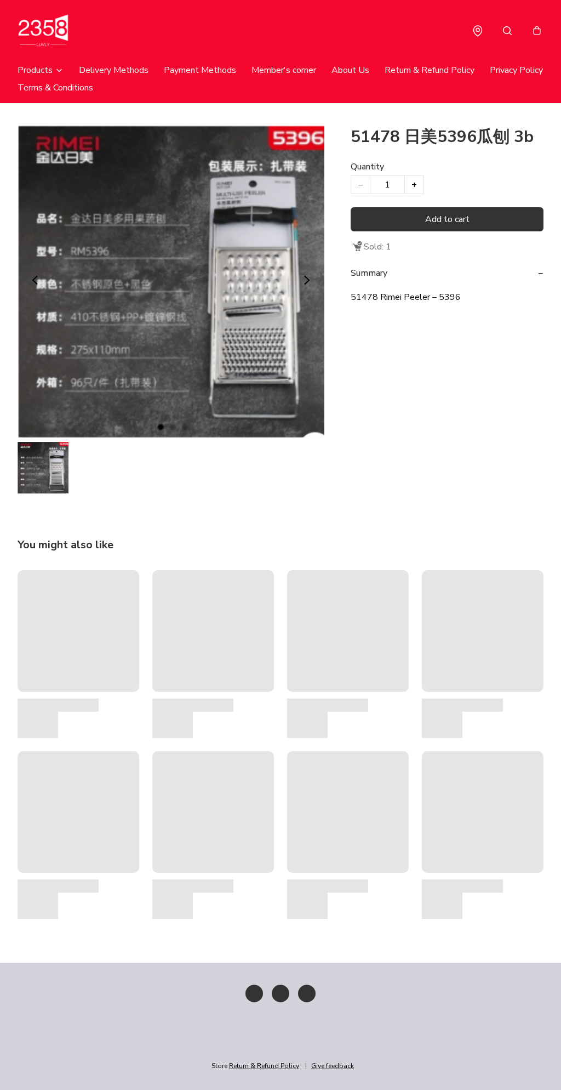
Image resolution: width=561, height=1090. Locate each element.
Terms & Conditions (55, 88)
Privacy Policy (516, 70)
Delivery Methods (113, 70)
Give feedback (332, 1065)
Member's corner (283, 70)
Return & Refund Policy (429, 70)
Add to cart (447, 219)
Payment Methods (200, 70)
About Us (350, 70)
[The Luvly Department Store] (61, 30)
